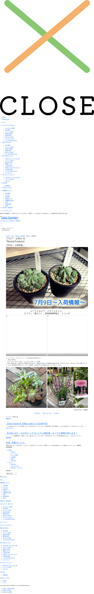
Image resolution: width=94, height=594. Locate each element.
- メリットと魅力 (9, 131)
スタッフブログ (15, 466)
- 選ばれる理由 (8, 133)
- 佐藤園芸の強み (9, 200)
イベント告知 (14, 455)
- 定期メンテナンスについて (12, 167)
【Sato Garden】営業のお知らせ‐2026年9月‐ (27, 423)
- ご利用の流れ (8, 166)
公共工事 (4, 183)
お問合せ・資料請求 (7, 207)
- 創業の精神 (8, 204)
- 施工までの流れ (9, 137)
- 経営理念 (7, 197)
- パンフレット (8, 173)
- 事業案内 (7, 186)
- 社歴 (6, 202)
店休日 (12, 459)
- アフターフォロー (10, 139)
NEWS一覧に (47, 413)
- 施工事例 (7, 130)
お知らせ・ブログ (7, 187)
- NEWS (4, 581)
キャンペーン (14, 453)
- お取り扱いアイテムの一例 (12, 159)
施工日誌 (13, 464)
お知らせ (13, 452)
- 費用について (8, 164)
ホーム (4, 122)
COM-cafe (13, 460)
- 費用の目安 (8, 135)
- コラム (4, 582)
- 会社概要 (7, 193)
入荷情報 (13, 457)
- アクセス (7, 181)
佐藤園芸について (7, 190)
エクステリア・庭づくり (8, 125)
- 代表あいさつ (8, 198)
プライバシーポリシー (6, 525)
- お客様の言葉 (8, 169)
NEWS (10, 450)
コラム (10, 462)
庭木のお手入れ (6, 142)
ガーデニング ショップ (8, 174)
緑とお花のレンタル (7, 156)
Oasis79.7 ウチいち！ (17, 467)
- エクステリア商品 (10, 128)
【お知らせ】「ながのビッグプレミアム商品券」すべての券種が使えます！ (42, 433)
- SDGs (6, 206)
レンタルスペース (7, 210)
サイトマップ (3, 522)
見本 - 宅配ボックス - (16, 442)
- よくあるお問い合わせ (11, 140)
